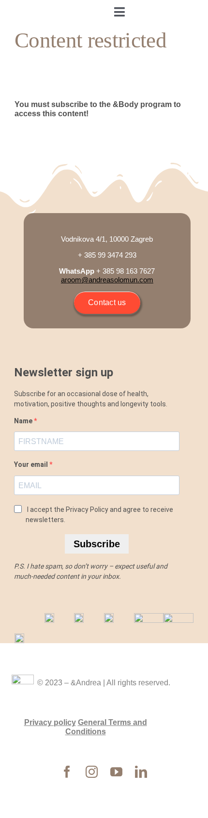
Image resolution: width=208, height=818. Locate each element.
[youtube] (116, 772)
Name (24, 421)
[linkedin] (141, 772)
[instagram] (92, 772)
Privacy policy (50, 722)
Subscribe (97, 544)
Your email (31, 464)
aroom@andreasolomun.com (107, 280)
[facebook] (67, 772)
